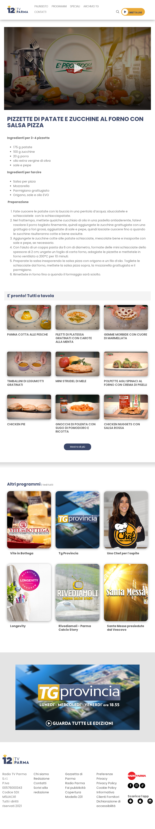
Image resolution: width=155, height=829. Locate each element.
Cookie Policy (106, 788)
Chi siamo (41, 774)
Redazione (41, 778)
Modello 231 (74, 797)
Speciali (75, 6)
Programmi (59, 6)
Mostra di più (77, 447)
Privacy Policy (106, 783)
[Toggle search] (117, 12)
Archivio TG (91, 6)
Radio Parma (75, 783)
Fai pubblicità (75, 788)
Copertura (73, 792)
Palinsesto (41, 6)
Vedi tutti (47, 484)
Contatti (40, 12)
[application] (77, 68)
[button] (77, 68)
